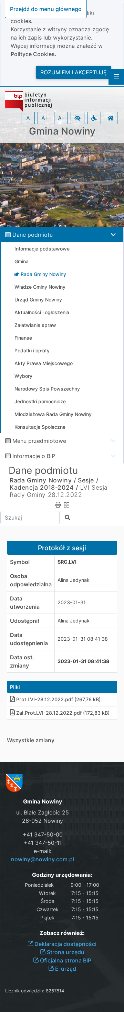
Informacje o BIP (33, 455)
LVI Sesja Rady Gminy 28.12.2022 (59, 491)
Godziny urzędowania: (62, 875)
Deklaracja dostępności (64, 943)
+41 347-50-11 (43, 842)
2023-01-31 (72, 602)
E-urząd (65, 968)
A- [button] (61, 118)
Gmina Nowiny (62, 131)
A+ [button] (45, 118)
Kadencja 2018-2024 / (44, 487)
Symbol (20, 561)
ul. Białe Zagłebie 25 (42, 812)
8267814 (55, 990)
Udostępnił (24, 620)
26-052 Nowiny (42, 820)
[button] (77, 118)
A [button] (28, 118)
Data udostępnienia (29, 639)
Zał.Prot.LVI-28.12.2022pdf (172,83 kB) (63, 713)
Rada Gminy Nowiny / (43, 480)
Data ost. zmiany (22, 661)
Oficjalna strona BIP (65, 960)
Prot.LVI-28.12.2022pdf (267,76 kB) (58, 699)
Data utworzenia (25, 602)
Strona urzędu (64, 952)
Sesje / (88, 480)
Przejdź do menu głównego (46, 9)
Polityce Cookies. (33, 54)
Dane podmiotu (32, 234)
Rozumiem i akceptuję (73, 72)
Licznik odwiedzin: (24, 990)
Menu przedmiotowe (39, 440)
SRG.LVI (67, 562)
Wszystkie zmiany (30, 740)
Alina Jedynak (74, 580)
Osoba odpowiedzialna (31, 580)
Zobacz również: (62, 933)
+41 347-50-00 (43, 834)
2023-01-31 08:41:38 (83, 639)
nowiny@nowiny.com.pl (42, 859)
